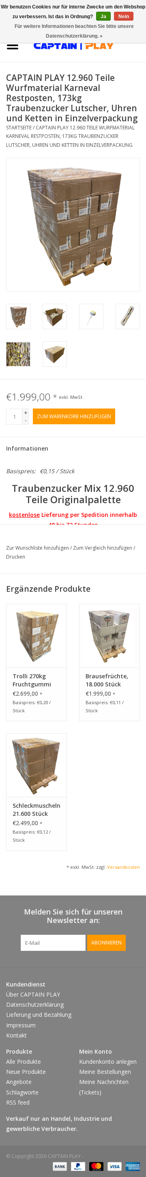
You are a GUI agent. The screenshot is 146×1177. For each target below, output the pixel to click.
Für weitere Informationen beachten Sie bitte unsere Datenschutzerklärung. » (74, 31)
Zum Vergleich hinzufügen (103, 547)
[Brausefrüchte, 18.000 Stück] (109, 635)
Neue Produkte (26, 1071)
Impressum (21, 1025)
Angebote (19, 1082)
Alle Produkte (23, 1061)
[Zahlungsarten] (59, 1165)
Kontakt (16, 1035)
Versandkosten (123, 867)
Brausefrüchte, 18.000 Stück (107, 680)
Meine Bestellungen (105, 1071)
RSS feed (18, 1102)
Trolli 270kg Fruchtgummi (32, 680)
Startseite (19, 127)
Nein (123, 16)
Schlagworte (22, 1092)
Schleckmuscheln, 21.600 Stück (36, 809)
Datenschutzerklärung (35, 1004)
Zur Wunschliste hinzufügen (38, 547)
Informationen (27, 448)
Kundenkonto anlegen (108, 1061)
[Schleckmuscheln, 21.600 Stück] (36, 765)
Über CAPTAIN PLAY (33, 994)
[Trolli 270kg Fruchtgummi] (36, 635)
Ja (103, 16)
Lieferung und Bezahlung (38, 1014)
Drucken (15, 556)
